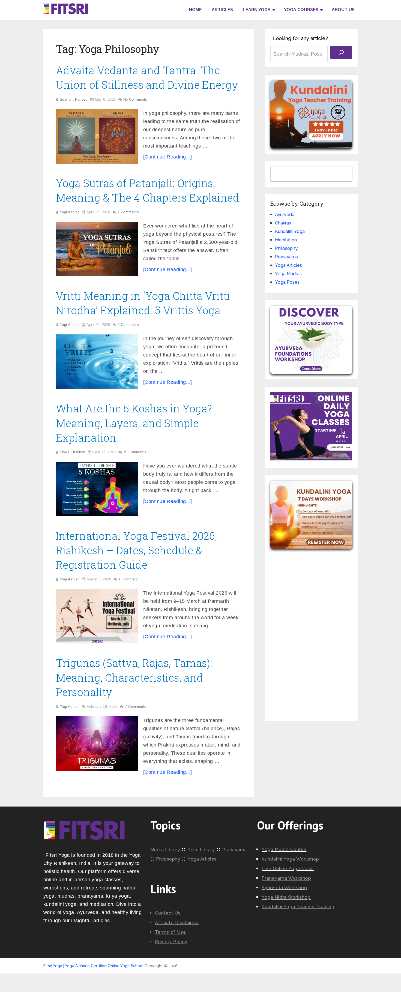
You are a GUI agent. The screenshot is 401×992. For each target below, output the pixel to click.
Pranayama (286, 256)
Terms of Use (170, 932)
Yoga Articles (288, 265)
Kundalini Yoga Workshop (290, 859)
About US (343, 9)
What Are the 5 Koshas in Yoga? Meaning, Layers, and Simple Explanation (134, 422)
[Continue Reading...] (167, 157)
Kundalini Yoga (290, 231)
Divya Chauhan (72, 452)
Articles (222, 9)
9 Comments (128, 325)
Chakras (283, 223)
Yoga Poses (287, 282)
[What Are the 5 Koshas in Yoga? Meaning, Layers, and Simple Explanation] (97, 489)
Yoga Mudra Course (284, 849)
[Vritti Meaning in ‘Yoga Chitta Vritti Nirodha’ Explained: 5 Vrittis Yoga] (97, 361)
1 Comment (128, 579)
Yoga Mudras (288, 273)
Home (195, 9)
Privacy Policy (171, 941)
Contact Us (168, 913)
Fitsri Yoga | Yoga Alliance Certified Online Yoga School (93, 966)
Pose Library (201, 849)
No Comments (135, 99)
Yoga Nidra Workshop (286, 897)
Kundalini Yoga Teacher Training (298, 906)
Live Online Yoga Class (288, 868)
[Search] (341, 52)
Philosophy (286, 248)
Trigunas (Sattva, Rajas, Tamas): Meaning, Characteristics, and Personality (134, 677)
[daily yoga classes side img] (311, 458)
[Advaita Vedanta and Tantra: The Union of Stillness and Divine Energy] (97, 136)
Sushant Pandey (74, 99)
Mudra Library (165, 849)
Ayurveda (284, 214)
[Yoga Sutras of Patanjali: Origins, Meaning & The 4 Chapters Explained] (97, 249)
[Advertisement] (311, 630)
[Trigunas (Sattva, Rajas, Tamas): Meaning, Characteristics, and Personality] (97, 743)
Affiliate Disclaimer (177, 922)
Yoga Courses (301, 9)
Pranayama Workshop (286, 878)
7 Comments (128, 212)
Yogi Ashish (70, 212)
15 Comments (135, 452)
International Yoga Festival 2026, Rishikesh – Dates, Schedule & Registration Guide (136, 550)
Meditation (286, 239)
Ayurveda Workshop (284, 887)
